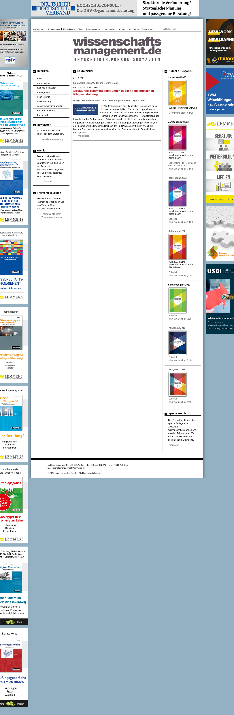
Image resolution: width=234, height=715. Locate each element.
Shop (80, 29)
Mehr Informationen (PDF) (181, 113)
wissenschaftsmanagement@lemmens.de (66, 468)
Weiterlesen (84, 136)
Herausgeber (109, 29)
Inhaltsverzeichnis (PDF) (181, 169)
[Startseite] (117, 64)
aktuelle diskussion (46, 88)
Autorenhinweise (93, 29)
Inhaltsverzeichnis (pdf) (180, 275)
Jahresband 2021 (178, 231)
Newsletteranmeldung (52, 139)
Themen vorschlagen (52, 217)
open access (43, 83)
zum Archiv (174, 445)
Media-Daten (69, 29)
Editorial (173, 219)
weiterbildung (44, 101)
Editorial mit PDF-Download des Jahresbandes (182, 164)
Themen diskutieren (51, 214)
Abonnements (54, 29)
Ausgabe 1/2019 (177, 369)
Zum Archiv (46, 181)
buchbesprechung (46, 110)
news (40, 78)
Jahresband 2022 (178, 178)
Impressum (134, 29)
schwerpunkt (43, 97)
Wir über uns (38, 29)
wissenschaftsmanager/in (50, 106)
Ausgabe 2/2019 (177, 328)
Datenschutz (147, 29)
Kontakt (122, 29)
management (43, 92)
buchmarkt (42, 115)
